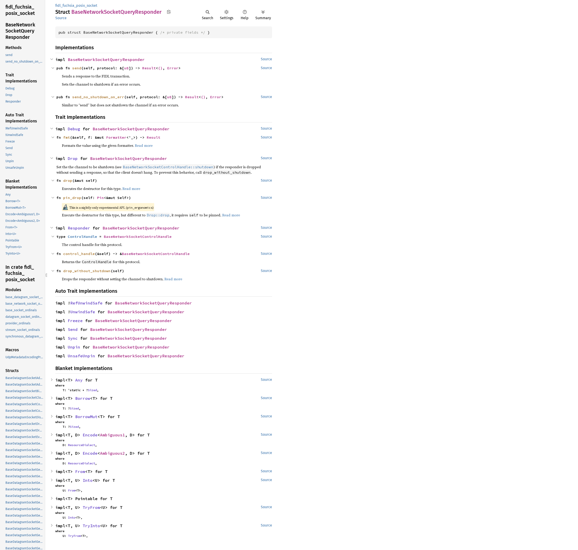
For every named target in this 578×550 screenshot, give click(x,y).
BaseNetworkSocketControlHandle (138, 236)
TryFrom (91, 507)
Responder (79, 228)
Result (149, 68)
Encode (90, 435)
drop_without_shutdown (87, 271)
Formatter (116, 137)
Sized (92, 390)
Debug (74, 128)
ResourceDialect (81, 445)
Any (79, 380)
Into (88, 480)
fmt (66, 137)
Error (172, 68)
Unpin (74, 347)
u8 (126, 68)
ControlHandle (82, 236)
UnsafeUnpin (81, 355)
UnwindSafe (82, 311)
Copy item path (168, 12)
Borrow (82, 398)
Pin (100, 197)
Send (73, 329)
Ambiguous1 (112, 435)
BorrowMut (86, 416)
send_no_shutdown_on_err (98, 97)
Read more (144, 145)
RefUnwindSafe (86, 303)
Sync (73, 338)
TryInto (91, 525)
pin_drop (72, 197)
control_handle (79, 253)
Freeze (75, 320)
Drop (73, 158)
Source (61, 18)
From (80, 471)
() (160, 68)
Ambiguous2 (112, 453)
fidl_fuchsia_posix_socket (76, 5)
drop (67, 180)
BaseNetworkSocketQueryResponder (106, 59)
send (76, 68)
